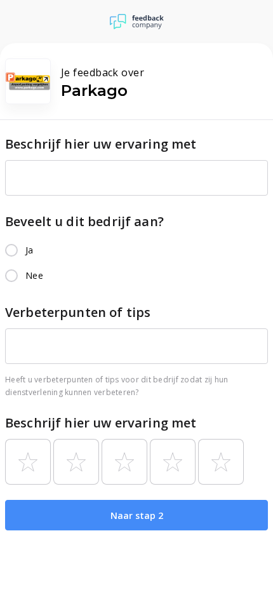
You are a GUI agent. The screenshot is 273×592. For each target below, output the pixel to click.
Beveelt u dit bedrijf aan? (84, 221)
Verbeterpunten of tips (77, 312)
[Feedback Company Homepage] (137, 21)
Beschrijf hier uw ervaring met (101, 143)
